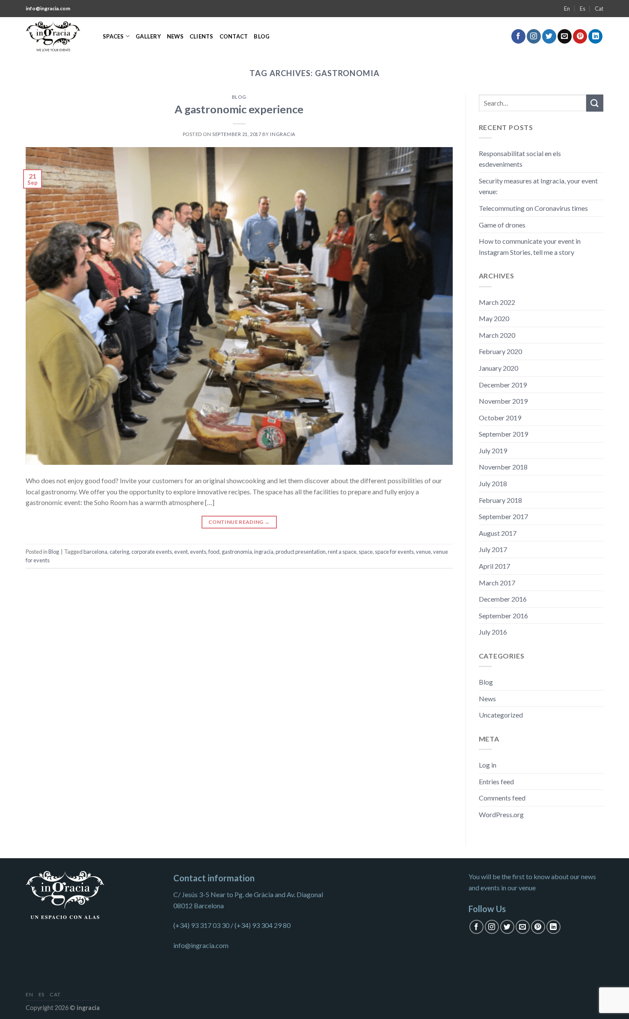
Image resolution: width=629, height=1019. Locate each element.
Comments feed (502, 798)
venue (423, 551)
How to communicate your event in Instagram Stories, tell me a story (530, 246)
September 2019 (503, 434)
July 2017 (493, 549)
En (567, 8)
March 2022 (497, 302)
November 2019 (503, 401)
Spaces (113, 36)
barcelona (95, 551)
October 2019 (500, 418)
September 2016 (503, 615)
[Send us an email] (565, 36)
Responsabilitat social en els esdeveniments (520, 158)
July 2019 (493, 450)
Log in (487, 765)
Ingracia (282, 134)
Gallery (148, 36)
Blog (262, 36)
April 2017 (494, 566)
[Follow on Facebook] (518, 36)
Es (582, 8)
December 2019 (503, 385)
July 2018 (493, 483)
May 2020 (494, 318)
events (198, 551)
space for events (394, 551)
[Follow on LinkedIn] (595, 36)
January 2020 (498, 368)
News (175, 36)
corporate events (151, 551)
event (181, 551)
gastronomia (237, 551)
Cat (599, 8)
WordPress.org (501, 814)
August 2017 (497, 533)
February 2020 (500, 351)
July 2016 (493, 632)
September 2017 (503, 516)
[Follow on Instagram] (534, 36)
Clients (202, 36)
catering (119, 551)
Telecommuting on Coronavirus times (533, 208)
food (214, 551)
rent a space (342, 551)
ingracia (263, 551)
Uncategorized (501, 715)
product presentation (301, 551)
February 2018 (500, 500)
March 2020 (497, 335)
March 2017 (497, 583)
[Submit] (594, 103)
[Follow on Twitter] (549, 36)
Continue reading (239, 522)
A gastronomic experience (239, 109)
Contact (234, 36)
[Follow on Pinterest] (580, 36)
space (366, 551)
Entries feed (496, 781)
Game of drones (502, 225)
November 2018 (503, 467)
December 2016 (503, 599)
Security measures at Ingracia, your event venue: (538, 186)
